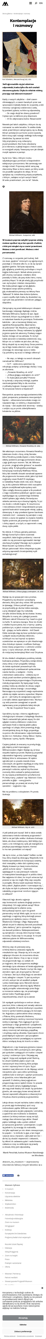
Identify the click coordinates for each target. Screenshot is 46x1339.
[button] (42, 1288)
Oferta (7, 1267)
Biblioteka (9, 1200)
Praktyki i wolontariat (13, 1263)
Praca (7, 1259)
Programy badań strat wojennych (18, 1237)
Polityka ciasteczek (9, 1336)
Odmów (23, 1324)
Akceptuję (23, 1317)
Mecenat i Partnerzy (12, 1273)
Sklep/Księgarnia (11, 1252)
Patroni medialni (11, 1277)
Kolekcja (8, 1230)
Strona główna (7, 14)
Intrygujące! (9, 1226)
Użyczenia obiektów (12, 1196)
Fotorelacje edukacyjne (14, 1218)
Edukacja (8, 1248)
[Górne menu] (31, 3)
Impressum (38, 1336)
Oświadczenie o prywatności (25, 1336)
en (41, 3)
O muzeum (9, 1189)
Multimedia (9, 1208)
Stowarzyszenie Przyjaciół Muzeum (18, 1281)
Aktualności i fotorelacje (14, 1214)
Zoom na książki (11, 1255)
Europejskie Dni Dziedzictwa (15, 1233)
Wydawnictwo (10, 1204)
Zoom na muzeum (12, 1222)
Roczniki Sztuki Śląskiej (14, 1244)
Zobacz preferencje (23, 1331)
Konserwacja (10, 1193)
